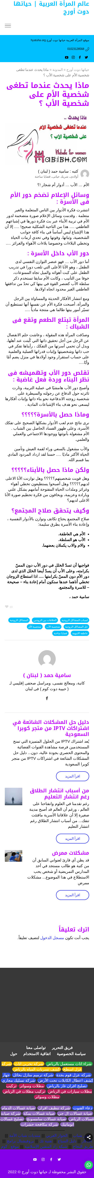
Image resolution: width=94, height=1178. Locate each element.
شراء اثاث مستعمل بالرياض (69, 1064)
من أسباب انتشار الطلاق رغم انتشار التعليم (59, 794)
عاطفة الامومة (80, 633)
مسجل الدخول (52, 938)
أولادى (74, 176)
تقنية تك (45, 1141)
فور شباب (81, 1135)
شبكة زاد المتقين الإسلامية (45, 1146)
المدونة (57, 70)
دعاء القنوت (82, 1108)
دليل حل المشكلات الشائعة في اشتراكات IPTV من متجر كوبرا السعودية (51, 728)
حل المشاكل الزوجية (76, 626)
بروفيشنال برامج (20, 1141)
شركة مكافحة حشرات (39, 1124)
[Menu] (8, 26)
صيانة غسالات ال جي (75, 1113)
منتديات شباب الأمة (24, 1135)
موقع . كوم (10, 1146)
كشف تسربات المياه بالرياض (36, 1069)
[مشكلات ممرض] (13, 856)
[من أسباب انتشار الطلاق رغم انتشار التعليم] (13, 796)
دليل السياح (67, 1141)
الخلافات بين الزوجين (44, 620)
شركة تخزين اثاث (28, 1064)
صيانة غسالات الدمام (18, 1108)
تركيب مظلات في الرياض (24, 1091)
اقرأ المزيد (72, 776)
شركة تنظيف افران (54, 1108)
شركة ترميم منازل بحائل (33, 1075)
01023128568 (75, 49)
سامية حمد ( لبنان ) (53, 171)
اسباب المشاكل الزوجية (75, 620)
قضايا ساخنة (42, 176)
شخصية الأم (34, 626)
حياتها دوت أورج (77, 70)
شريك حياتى (60, 176)
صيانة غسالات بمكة (39, 1113)
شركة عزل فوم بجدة (73, 1075)
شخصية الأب (53, 626)
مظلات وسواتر (32, 1086)
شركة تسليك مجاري (18, 1080)
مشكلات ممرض (70, 853)
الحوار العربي (57, 1135)
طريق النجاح (83, 1146)
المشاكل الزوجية (19, 620)
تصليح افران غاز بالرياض (67, 1086)
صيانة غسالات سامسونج (46, 1119)
